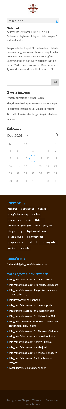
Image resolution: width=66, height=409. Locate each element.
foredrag (12, 208)
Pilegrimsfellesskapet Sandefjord (28, 347)
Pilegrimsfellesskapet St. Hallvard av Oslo (32, 316)
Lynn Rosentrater (20, 32)
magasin (42, 208)
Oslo (37, 225)
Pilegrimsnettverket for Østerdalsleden (31, 310)
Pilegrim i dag (15, 231)
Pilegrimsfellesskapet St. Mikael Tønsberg (31, 108)
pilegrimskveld (15, 236)
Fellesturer (13, 36)
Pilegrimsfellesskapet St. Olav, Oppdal (30, 305)
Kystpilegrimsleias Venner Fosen (25, 98)
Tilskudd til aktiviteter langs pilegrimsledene (32, 114)
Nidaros (39, 220)
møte (29, 220)
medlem (36, 214)
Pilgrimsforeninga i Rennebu (25, 300)
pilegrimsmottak (35, 236)
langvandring (27, 208)
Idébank (11, 119)
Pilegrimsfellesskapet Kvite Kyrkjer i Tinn (32, 336)
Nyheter (25, 36)
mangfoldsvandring (18, 214)
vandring (12, 248)
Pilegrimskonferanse (36, 231)
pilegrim (47, 225)
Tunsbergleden (48, 242)
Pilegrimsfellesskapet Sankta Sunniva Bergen (32, 103)
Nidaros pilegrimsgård (20, 225)
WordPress (33, 404)
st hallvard (31, 242)
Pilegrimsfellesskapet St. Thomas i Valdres (33, 331)
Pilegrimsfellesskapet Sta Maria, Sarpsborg (33, 284)
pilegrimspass (15, 242)
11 (32, 158)
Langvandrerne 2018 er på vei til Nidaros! (29, 27)
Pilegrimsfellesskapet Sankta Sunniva (30, 342)
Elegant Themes (32, 400)
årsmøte (25, 248)
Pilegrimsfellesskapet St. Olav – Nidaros (32, 279)
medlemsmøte (15, 220)
